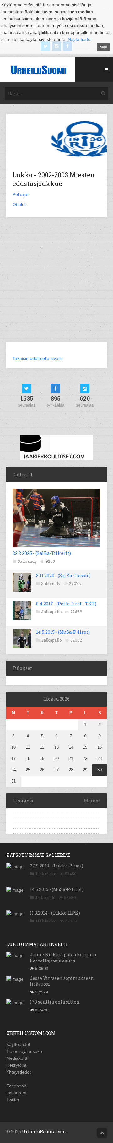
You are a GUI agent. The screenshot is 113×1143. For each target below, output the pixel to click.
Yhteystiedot (18, 1072)
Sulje (103, 47)
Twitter (12, 1099)
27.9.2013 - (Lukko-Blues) (56, 866)
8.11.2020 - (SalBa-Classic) (63, 575)
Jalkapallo (51, 612)
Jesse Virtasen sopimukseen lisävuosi (62, 981)
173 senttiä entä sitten (54, 1002)
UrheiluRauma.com (44, 1132)
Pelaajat (21, 194)
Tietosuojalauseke (24, 1051)
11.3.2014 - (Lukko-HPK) (55, 913)
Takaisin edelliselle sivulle (38, 358)
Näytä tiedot (80, 39)
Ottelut (19, 204)
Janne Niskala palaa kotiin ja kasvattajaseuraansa (63, 957)
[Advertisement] (56, 283)
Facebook (16, 1085)
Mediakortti (17, 1058)
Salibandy (27, 561)
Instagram (16, 1092)
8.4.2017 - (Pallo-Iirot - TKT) (66, 604)
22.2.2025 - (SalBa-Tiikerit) (42, 553)
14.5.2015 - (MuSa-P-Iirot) (63, 632)
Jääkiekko (45, 874)
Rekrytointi (16, 1065)
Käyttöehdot (18, 1044)
